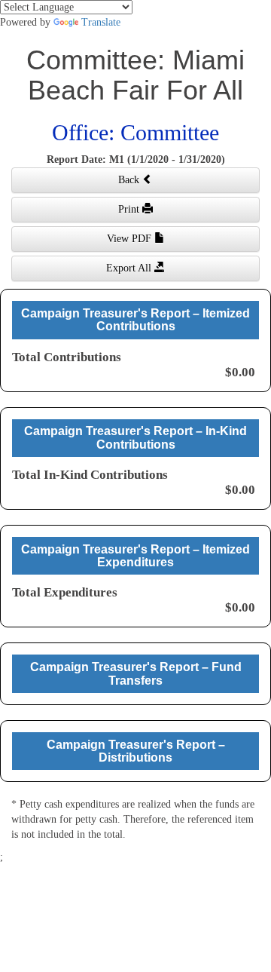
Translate (100, 22)
